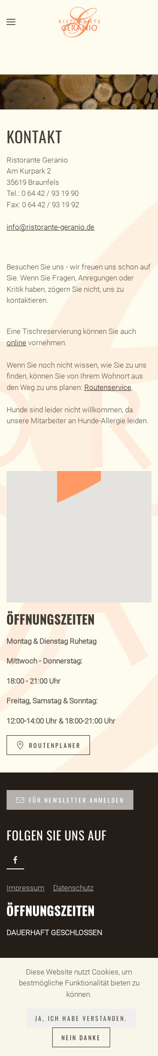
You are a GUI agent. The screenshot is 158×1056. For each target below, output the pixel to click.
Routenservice (107, 387)
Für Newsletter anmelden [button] (76, 799)
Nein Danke (81, 1037)
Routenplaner (55, 745)
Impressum (25, 887)
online (16, 342)
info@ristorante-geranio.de (50, 227)
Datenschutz (73, 887)
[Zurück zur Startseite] (79, 21)
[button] (11, 21)
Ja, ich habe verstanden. (81, 1018)
